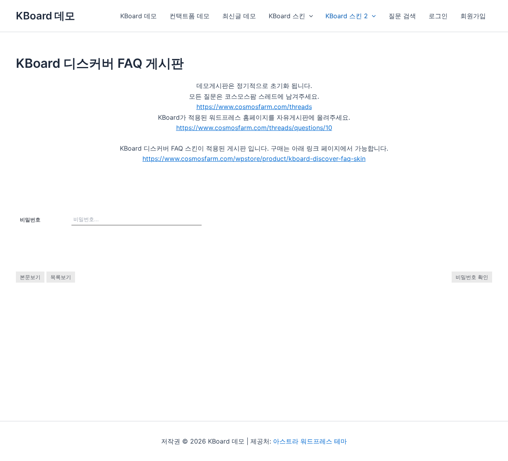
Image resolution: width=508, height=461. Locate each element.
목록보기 (60, 277)
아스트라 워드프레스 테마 (310, 441)
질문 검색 (402, 16)
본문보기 (30, 277)
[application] (309, 16)
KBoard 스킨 (287, 16)
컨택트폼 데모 (189, 16)
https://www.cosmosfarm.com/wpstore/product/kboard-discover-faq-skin (254, 159)
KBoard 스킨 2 (346, 16)
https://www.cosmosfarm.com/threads (254, 107)
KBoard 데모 (45, 16)
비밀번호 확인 (472, 277)
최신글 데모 (239, 16)
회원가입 (473, 16)
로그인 (438, 16)
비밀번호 (30, 219)
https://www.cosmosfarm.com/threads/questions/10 (254, 128)
